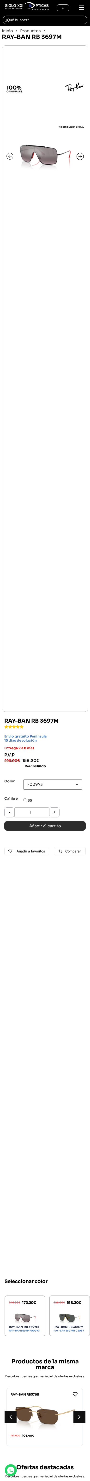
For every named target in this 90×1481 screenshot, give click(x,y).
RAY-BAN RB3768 (25, 1394)
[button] (79, 7)
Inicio (7, 31)
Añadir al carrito (45, 825)
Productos (30, 31)
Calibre (11, 798)
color (9, 781)
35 (30, 800)
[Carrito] (63, 7)
